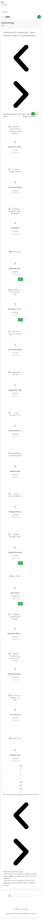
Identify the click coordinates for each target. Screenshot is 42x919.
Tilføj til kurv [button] (16, 152)
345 (20, 788)
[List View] (37, 113)
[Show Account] (34, 3)
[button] (21, 58)
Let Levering (23, 909)
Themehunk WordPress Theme (25, 913)
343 (20, 782)
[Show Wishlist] (30, 3)
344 (20, 785)
